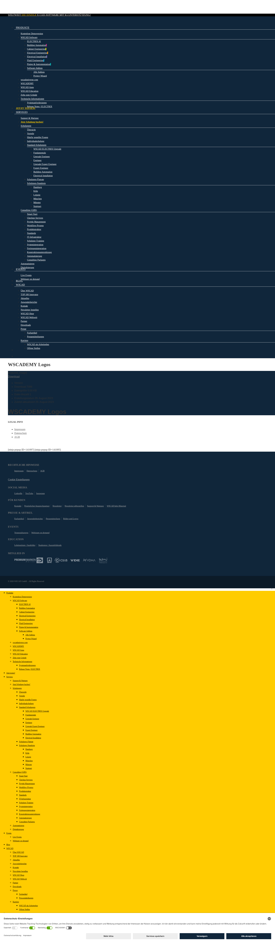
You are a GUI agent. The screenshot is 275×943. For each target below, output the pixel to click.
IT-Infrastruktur (25, 799)
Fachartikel (19, 518)
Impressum (19, 429)
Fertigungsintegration (27, 810)
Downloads (17, 886)
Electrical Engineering (27, 616)
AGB (17, 437)
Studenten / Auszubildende (50, 545)
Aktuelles (16, 860)
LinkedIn (18, 493)
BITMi (103, 560)
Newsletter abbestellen (74, 506)
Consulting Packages (27, 822)
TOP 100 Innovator (20, 856)
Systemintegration (26, 806)
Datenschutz (20, 433)
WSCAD (9, 848)
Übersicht (22, 692)
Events (8, 833)
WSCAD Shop (18, 875)
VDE (75, 560)
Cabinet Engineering (26, 612)
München (29, 761)
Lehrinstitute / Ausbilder (24, 545)
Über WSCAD (18, 852)
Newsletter (57, 506)
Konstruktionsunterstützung (29, 814)
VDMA (89, 560)
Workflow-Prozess (26, 787)
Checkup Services (26, 780)
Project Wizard (31, 639)
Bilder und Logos (70, 518)
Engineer (28, 722)
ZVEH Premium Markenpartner (28, 560)
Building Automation (27, 608)
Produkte (9, 593)
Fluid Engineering (26, 623)
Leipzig (28, 757)
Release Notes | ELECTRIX (29, 669)
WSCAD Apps (18, 650)
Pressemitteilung (53, 518)
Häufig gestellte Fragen (28, 700)
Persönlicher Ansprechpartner (36, 506)
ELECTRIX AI (25, 604)
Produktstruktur (25, 791)
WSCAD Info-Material (116, 506)
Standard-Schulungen (27, 707)
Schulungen (17, 688)
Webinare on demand (40, 532)
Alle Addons (30, 635)
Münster (28, 764)
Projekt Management (27, 783)
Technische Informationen (22, 661)
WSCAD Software (20, 600)
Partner (15, 883)
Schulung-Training (26, 803)
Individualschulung (26, 703)
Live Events (17, 837)
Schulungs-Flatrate (26, 742)
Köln (27, 753)
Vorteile (22, 696)
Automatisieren (18, 825)
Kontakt (17, 506)
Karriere (16, 902)
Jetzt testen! (10, 673)
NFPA (49, 560)
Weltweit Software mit (49, 15)
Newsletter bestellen (20, 871)
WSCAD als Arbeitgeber (28, 906)
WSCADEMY (18, 646)
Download (14, 376)
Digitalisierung (18, 829)
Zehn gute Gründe (19, 658)
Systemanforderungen (27, 665)
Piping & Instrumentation (28, 627)
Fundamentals (30, 715)
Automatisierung (25, 818)
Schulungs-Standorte (27, 745)
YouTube (29, 493)
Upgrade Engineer (32, 719)
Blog (8, 845)
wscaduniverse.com (20, 642)
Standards (23, 795)
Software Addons (25, 631)
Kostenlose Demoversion (22, 597)
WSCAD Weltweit (20, 879)
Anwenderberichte (35, 518)
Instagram (40, 493)
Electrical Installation (27, 619)
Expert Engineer (31, 730)
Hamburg (29, 749)
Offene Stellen (24, 909)
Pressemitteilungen (26, 898)
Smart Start (23, 776)
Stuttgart (28, 768)
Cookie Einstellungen (19, 479)
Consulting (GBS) (20, 772)
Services (9, 677)
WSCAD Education (20, 654)
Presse (15, 890)
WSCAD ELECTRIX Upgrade (37, 711)
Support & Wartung (95, 506)
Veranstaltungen (21, 532)
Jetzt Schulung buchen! (21, 684)
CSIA (61, 560)
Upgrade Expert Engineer (35, 726)
